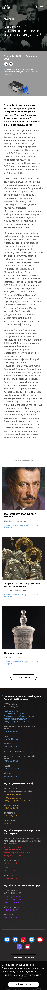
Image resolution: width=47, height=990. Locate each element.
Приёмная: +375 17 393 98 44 (17, 713)
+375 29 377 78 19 (12, 711)
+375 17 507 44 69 (12, 847)
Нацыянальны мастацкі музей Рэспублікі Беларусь (22, 698)
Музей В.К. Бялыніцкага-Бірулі (22, 885)
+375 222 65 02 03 (12, 900)
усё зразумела (23, 984)
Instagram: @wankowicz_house (17, 800)
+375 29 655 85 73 (12, 850)
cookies (30, 965)
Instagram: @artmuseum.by (15, 719)
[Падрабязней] (23, 500)
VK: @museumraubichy (14, 855)
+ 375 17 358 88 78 (12, 798)
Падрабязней (12, 527)
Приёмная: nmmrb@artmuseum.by (19, 716)
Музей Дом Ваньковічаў (19, 783)
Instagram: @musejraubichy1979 (18, 853)
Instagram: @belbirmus (13, 902)
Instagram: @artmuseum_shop (17, 721)
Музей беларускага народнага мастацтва (23, 832)
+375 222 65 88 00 (12, 897)
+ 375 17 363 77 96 (12, 795)
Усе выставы (23, 677)
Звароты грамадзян (23, 957)
